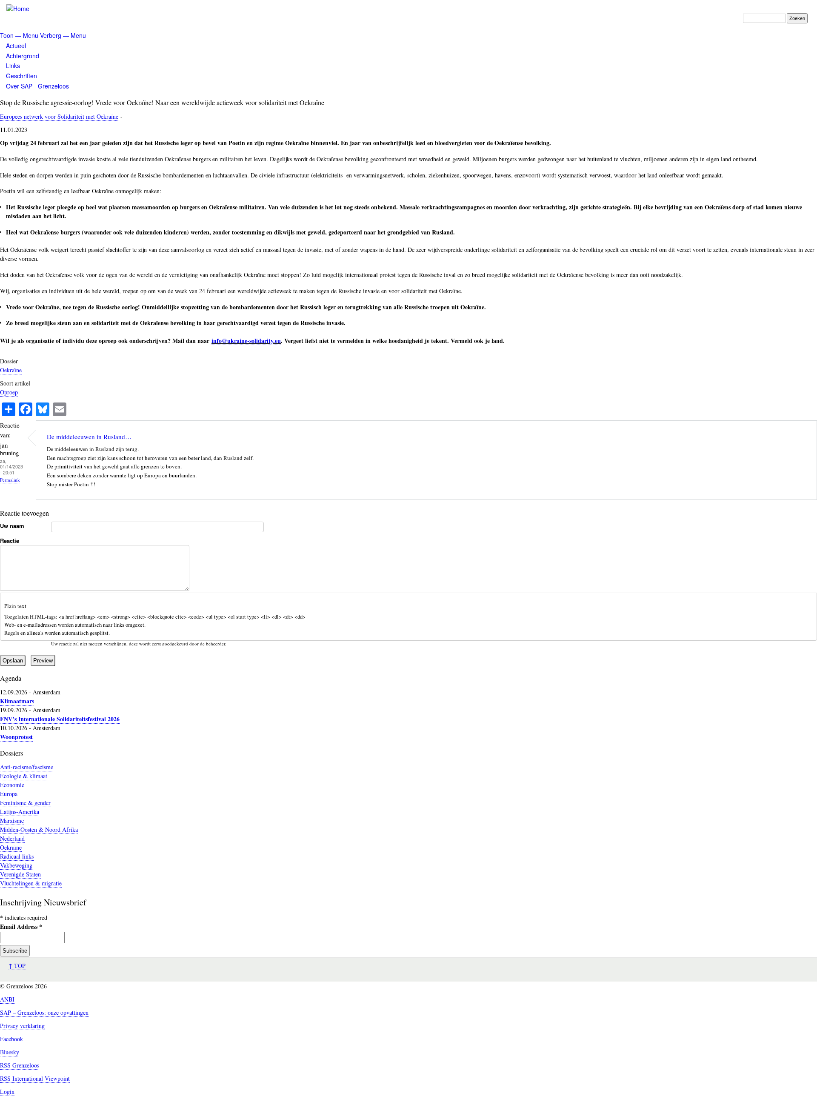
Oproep (9, 392)
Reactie (9, 541)
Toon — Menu (19, 35)
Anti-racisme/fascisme (26, 767)
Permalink (10, 480)
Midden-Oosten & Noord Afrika (39, 829)
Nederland (12, 838)
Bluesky (9, 1052)
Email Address (21, 926)
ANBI (7, 999)
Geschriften (21, 75)
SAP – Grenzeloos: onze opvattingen (44, 1012)
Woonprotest (16, 736)
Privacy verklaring (22, 1026)
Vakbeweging (16, 865)
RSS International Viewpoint (35, 1078)
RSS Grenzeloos (19, 1065)
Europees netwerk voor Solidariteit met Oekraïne (59, 116)
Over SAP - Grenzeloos (37, 86)
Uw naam (12, 526)
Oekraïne (11, 370)
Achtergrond (22, 55)
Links (13, 65)
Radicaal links (17, 856)
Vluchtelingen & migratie (31, 883)
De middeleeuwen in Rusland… (89, 436)
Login (7, 1091)
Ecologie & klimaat (23, 776)
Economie (12, 785)
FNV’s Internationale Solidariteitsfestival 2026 (60, 718)
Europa (8, 794)
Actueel (16, 45)
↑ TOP (17, 966)
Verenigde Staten (20, 874)
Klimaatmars (17, 700)
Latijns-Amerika (19, 812)
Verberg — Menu (63, 35)
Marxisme (12, 820)
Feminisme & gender (25, 803)
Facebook (11, 1039)
